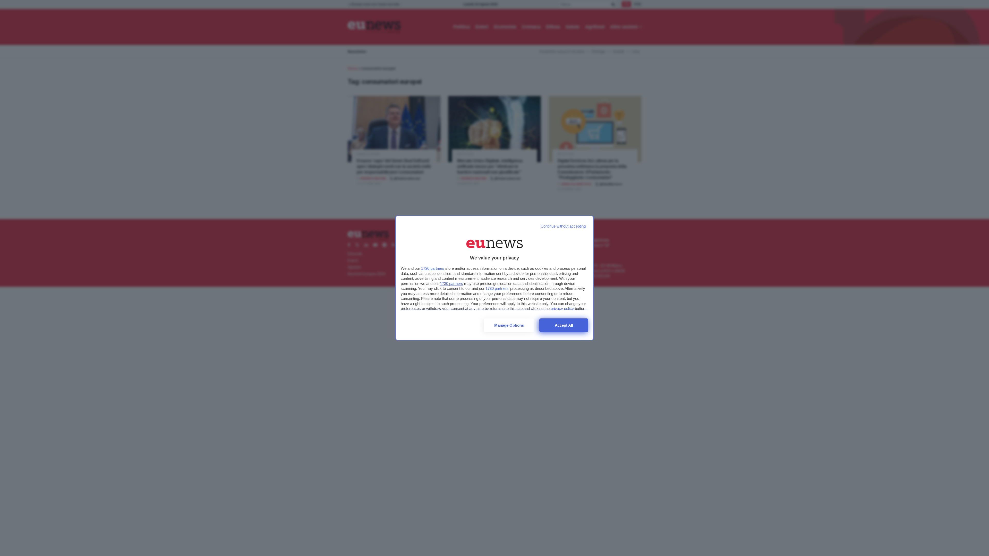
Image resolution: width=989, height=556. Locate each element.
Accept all (564, 325)
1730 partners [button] (432, 268)
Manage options (509, 325)
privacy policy (562, 308)
